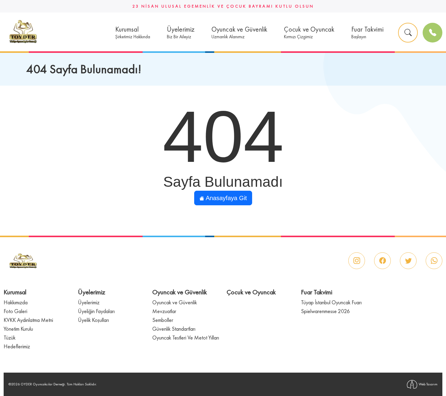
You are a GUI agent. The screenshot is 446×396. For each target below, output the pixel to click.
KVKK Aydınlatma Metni (28, 319)
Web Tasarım (428, 384)
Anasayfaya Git (225, 198)
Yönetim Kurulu (18, 328)
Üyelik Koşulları (93, 319)
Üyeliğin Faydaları (96, 311)
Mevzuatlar (164, 311)
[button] (132, 32)
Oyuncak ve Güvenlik (174, 302)
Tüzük (9, 337)
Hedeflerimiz (17, 346)
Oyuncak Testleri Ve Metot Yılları (185, 337)
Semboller (162, 319)
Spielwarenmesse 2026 (325, 311)
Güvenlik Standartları (173, 328)
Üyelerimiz (89, 302)
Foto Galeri (15, 311)
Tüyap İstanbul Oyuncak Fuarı (331, 302)
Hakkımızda (16, 302)
